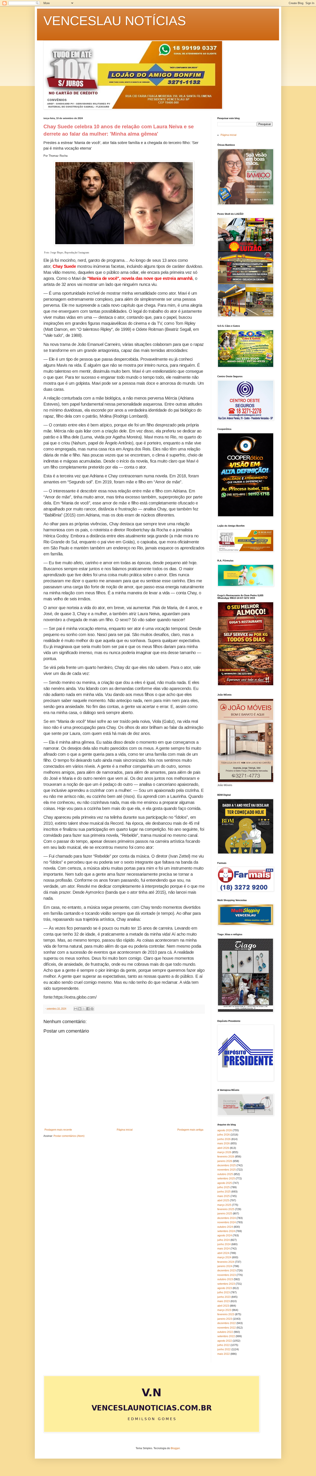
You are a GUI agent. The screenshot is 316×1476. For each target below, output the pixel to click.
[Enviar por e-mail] (76, 1009)
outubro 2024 (225, 1226)
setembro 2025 (226, 1178)
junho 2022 (224, 1349)
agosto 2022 (224, 1340)
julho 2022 (223, 1345)
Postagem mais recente (58, 1129)
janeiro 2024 (224, 1266)
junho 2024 (224, 1244)
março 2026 (224, 1152)
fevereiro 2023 (225, 1314)
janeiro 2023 (224, 1318)
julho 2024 (223, 1239)
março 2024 (224, 1257)
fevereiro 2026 (225, 1156)
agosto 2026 (224, 1130)
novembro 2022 (226, 1327)
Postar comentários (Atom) (69, 1135)
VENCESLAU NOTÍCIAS (114, 21)
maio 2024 (223, 1248)
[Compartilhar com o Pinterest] (92, 1009)
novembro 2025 (226, 1169)
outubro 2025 (225, 1174)
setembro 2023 (226, 1283)
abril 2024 (223, 1253)
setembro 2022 (226, 1336)
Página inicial (125, 1129)
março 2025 (224, 1204)
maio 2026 (223, 1143)
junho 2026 (224, 1139)
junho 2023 (224, 1296)
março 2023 (224, 1310)
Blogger (175, 1448)
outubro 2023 (225, 1279)
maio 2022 (223, 1353)
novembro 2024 (226, 1222)
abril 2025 (223, 1200)
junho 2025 (224, 1191)
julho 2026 (223, 1134)
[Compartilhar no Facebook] (88, 1009)
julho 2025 (223, 1187)
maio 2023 (223, 1301)
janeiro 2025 (224, 1213)
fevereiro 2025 (225, 1209)
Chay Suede (64, 266)
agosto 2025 (224, 1183)
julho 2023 (223, 1292)
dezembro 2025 (226, 1165)
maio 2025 (223, 1196)
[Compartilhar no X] (84, 1009)
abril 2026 (223, 1148)
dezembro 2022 (226, 1323)
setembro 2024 (226, 1231)
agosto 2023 (224, 1288)
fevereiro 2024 (225, 1261)
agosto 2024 (224, 1235)
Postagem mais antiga (190, 1129)
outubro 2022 (225, 1331)
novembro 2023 (226, 1275)
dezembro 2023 (226, 1270)
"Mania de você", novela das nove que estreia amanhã (140, 278)
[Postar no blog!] (80, 1009)
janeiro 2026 (224, 1161)
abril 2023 (223, 1305)
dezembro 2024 (226, 1218)
